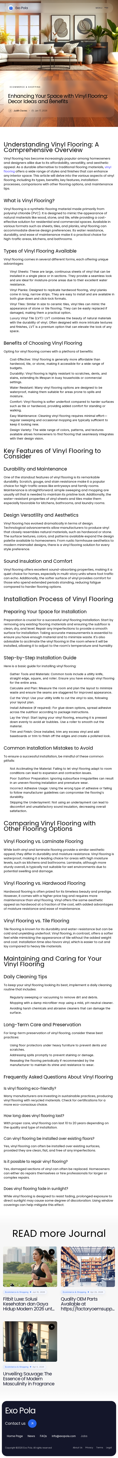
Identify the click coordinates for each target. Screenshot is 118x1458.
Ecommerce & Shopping (25, 87)
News (31, 1436)
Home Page (15, 1436)
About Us (77, 1447)
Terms (99, 1447)
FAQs (43, 1436)
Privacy (89, 1447)
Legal (109, 1447)
